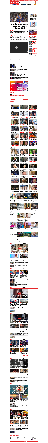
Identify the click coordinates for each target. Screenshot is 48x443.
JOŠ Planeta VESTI (25, 355)
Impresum (25, 438)
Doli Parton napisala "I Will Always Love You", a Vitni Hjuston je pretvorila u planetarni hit (24, 375)
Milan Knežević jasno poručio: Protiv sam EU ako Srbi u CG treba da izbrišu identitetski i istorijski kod (18, 0)
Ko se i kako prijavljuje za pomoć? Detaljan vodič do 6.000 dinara (21, 307)
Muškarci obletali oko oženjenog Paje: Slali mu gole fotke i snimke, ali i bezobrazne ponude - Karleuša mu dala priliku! (21, 279)
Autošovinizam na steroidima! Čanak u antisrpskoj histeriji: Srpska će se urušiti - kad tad (24, 260)
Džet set (32, 4)
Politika (12, 4)
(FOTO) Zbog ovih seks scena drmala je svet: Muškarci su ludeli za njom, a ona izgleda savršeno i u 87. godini (21, 381)
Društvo (20, 4)
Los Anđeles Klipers (18, 95)
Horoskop (19, 5)
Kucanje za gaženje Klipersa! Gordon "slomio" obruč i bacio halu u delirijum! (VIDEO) (21, 70)
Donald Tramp (32, 5)
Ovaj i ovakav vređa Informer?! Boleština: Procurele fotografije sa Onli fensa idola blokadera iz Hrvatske (19, 251)
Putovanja (11, 398)
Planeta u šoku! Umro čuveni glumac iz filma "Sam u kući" (19, 366)
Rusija (29, 5)
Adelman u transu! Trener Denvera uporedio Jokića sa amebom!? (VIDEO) (21, 72)
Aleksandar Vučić (12, 5)
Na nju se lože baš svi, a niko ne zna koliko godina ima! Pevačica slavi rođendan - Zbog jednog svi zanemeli (24, 426)
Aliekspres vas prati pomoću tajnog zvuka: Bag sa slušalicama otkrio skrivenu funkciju (21, 403)
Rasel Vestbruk (26, 36)
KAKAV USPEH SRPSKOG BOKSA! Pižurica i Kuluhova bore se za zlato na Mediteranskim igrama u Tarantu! (21, 78)
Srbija (20, 302)
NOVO (10, 4)
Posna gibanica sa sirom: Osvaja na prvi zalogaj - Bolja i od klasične (24, 400)
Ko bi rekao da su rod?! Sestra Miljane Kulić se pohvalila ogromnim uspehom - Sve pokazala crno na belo (14, 426)
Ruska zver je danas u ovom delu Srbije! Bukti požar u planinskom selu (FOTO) (23, 304)
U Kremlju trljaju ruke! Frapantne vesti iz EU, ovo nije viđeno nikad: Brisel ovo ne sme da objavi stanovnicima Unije (23, 353)
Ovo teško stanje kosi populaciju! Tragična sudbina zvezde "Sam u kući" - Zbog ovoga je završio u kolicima (19, 296)
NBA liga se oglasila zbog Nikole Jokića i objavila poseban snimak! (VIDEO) (21, 67)
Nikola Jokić (25, 5)
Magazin (31, 4)
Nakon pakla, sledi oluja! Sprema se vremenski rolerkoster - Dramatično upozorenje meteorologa (14, 304)
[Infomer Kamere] (21, 2)
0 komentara (13, 99)
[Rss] (34, 437)
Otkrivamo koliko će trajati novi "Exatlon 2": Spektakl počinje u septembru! (21, 285)
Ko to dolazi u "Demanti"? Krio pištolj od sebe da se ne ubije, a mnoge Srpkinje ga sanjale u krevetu (19, 417)
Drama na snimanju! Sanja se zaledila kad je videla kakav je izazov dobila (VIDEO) (21, 282)
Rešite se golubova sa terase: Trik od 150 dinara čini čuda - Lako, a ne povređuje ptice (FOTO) (21, 406)
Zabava (29, 4)
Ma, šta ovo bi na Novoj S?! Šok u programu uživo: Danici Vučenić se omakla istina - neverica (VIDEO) (33, 27)
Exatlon (11, 273)
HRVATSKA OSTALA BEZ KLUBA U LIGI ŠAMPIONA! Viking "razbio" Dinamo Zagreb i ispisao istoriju (21, 75)
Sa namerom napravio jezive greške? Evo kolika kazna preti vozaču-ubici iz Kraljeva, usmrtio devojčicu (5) (14, 330)
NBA (11, 95)
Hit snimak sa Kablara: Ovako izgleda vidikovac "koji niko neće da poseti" (21, 310)
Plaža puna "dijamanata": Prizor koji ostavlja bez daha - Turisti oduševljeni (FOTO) (14, 400)
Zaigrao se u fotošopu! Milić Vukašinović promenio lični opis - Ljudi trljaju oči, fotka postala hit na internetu (21, 431)
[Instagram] (32, 437)
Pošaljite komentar (25, 99)
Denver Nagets (22, 95)
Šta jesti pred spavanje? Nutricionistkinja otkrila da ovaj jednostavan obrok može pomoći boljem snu (19, 392)
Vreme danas (16, 5)
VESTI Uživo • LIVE (26, 441)
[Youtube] (33, 437)
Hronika (22, 4)
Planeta (27, 4)
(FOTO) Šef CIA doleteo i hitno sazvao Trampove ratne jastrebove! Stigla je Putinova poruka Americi (14, 346)
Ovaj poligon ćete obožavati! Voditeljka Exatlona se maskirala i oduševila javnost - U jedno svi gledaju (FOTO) (14, 276)
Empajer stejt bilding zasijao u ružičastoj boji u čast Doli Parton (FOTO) (21, 377)
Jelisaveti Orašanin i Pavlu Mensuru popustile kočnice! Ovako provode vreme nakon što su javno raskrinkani (21, 429)
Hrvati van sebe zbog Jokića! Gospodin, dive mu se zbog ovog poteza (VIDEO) (21, 64)
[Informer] (23, 2)
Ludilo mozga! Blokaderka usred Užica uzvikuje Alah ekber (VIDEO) (21, 262)
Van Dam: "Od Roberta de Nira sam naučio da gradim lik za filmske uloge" (14, 375)
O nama (24, 437)
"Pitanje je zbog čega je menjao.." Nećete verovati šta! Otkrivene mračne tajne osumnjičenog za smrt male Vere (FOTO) (24, 330)
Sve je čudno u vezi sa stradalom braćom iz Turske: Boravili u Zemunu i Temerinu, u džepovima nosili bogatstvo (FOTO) (21, 336)
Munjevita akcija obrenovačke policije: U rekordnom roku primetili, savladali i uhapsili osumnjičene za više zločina (19, 321)
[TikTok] (35, 437)
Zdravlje (19, 389)
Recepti (27, 5)
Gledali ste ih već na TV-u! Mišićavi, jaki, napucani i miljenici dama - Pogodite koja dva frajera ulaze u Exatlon (24, 276)
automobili (22, 5)
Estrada (19, 414)
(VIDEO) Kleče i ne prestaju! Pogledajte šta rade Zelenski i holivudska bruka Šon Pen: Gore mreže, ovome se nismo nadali (23, 346)
